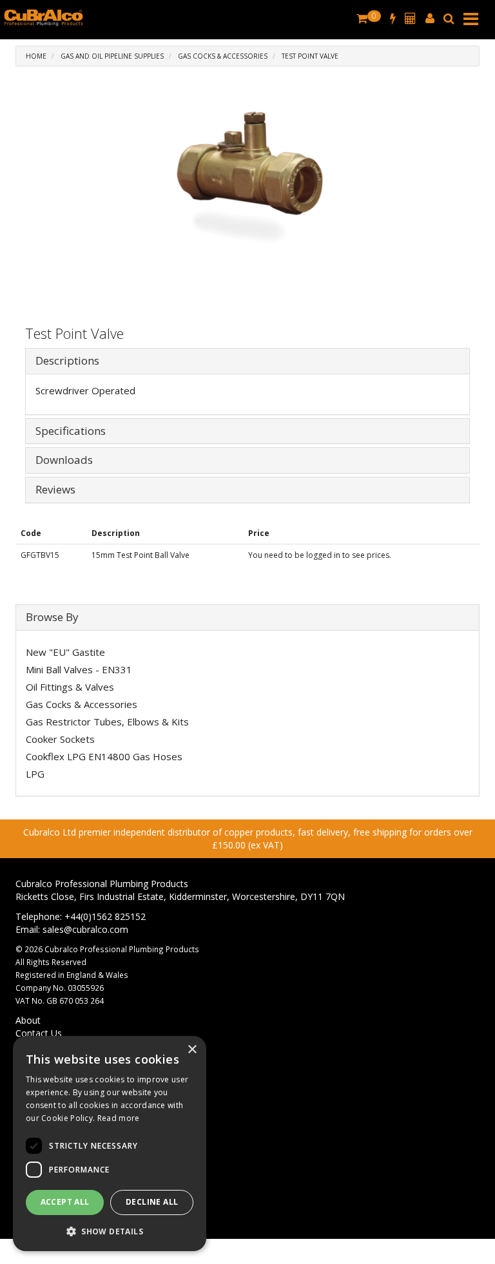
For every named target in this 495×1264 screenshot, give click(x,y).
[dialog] (109, 1143)
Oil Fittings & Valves (70, 686)
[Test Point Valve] (247, 199)
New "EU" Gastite (65, 652)
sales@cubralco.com (85, 929)
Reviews (55, 490)
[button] (109, 1230)
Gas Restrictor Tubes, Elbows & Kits (107, 721)
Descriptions (67, 361)
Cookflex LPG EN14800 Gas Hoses (104, 756)
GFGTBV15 (40, 555)
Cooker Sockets (60, 739)
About (28, 1020)
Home (36, 56)
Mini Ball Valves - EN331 (79, 669)
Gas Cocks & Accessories (222, 56)
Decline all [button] (152, 1201)
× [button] (192, 1050)
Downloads (64, 460)
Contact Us (38, 1033)
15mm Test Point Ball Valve (140, 555)
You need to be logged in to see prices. (319, 555)
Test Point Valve (310, 56)
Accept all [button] (65, 1201)
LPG (35, 773)
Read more (118, 1118)
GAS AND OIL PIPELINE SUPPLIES (112, 56)
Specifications (70, 431)
